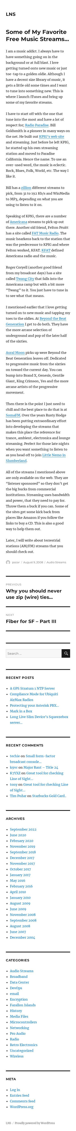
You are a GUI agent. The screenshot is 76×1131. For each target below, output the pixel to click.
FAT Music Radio (45, 233)
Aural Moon (15, 353)
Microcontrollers (23, 1022)
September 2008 (23, 920)
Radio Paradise (37, 125)
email (14, 994)
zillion (26, 188)
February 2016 (21, 886)
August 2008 (20, 926)
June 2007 (18, 932)
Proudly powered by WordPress (35, 1123)
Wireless (17, 1056)
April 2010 (18, 892)
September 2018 (23, 852)
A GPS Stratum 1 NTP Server (32, 688)
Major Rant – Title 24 (41, 767)
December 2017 (22, 858)
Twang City (25, 279)
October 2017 (20, 869)
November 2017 (22, 863)
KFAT (46, 250)
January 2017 (20, 875)
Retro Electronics (23, 1045)
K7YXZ (15, 773)
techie (15, 756)
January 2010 (20, 898)
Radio (14, 1039)
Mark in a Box (21, 711)
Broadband (19, 977)
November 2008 (23, 915)
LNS (11, 14)
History (16, 1011)
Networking (19, 1028)
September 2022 (23, 829)
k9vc (14, 767)
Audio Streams (56, 562)
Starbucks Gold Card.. (49, 796)
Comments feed (22, 1101)
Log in (15, 1090)
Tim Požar (18, 796)
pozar (16, 562)
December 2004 (22, 937)
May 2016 (17, 881)
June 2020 (18, 835)
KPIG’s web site (51, 136)
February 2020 (21, 841)
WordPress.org (21, 1107)
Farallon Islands (23, 1005)
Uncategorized (21, 1051)
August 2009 (20, 903)
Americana (18, 222)
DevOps (16, 988)
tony (13, 784)
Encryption (19, 999)
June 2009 (18, 909)
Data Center (19, 982)
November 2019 (22, 846)
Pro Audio (18, 1033)
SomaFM (13, 415)
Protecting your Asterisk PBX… (34, 705)
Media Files (19, 1016)
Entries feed (19, 1095)
